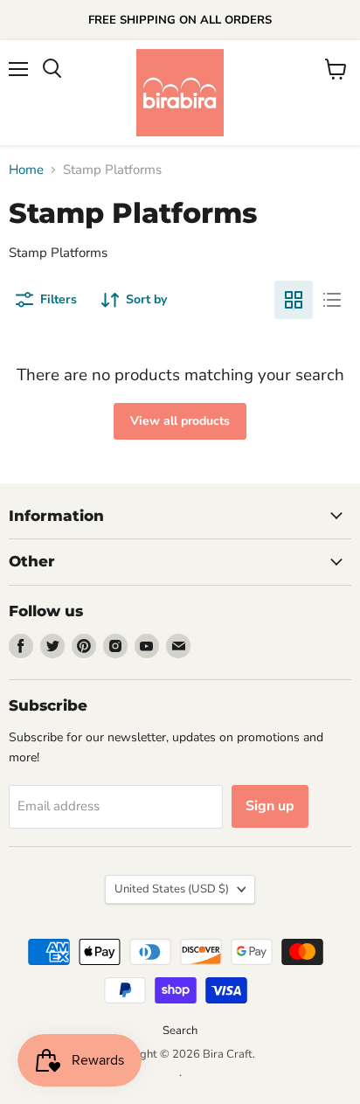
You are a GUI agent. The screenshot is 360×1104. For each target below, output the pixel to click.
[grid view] (293, 300)
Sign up (270, 806)
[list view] (332, 300)
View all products (180, 421)
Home (26, 170)
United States (171, 889)
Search (180, 1030)
